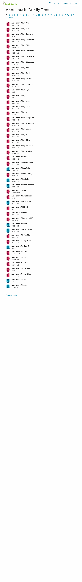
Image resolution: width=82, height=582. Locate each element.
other (11, 17)
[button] (41, 24)
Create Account (70, 3)
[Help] (50, 3)
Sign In (56, 3)
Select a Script (11, 295)
